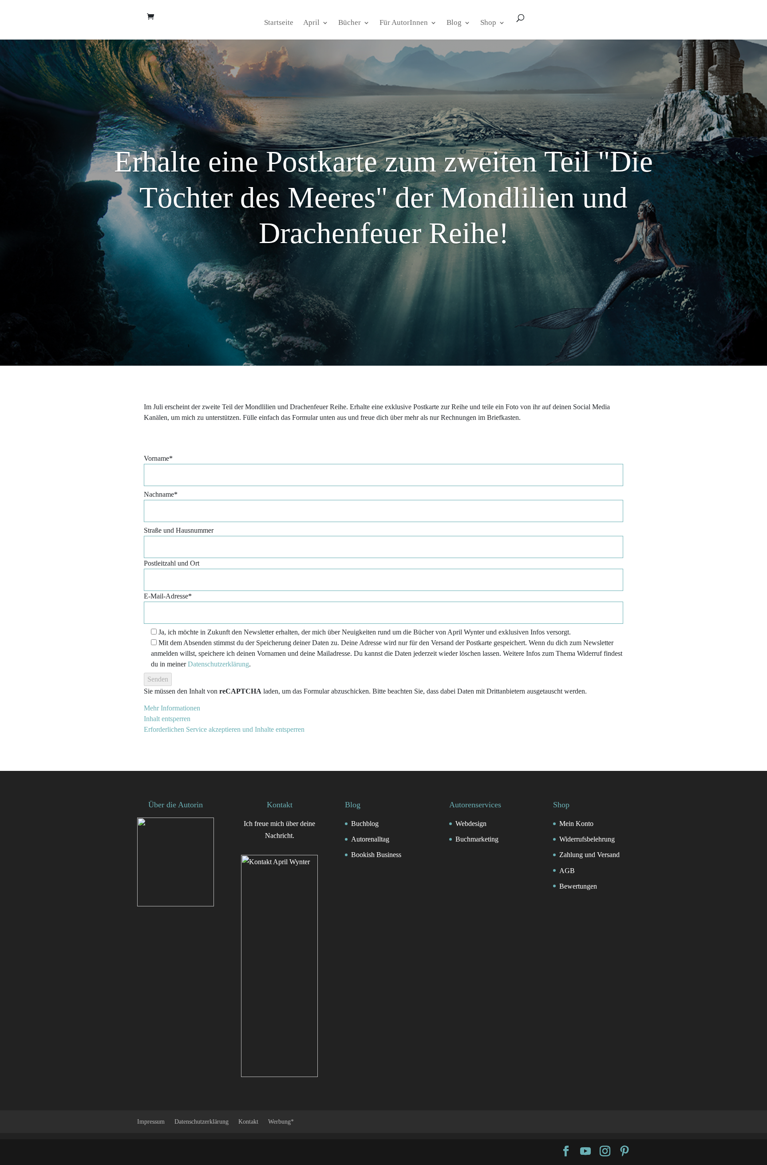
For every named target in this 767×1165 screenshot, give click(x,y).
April (311, 23)
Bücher (349, 23)
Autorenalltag (370, 839)
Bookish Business (376, 854)
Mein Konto (576, 823)
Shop (488, 23)
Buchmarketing (476, 839)
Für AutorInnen (404, 23)
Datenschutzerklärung (218, 664)
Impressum (151, 1121)
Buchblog (365, 823)
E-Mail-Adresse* (168, 596)
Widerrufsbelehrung (587, 839)
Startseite (278, 23)
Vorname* (158, 458)
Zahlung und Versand (589, 854)
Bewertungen (578, 886)
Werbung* (281, 1121)
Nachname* (161, 494)
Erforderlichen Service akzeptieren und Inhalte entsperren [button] (224, 729)
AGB (567, 870)
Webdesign (470, 823)
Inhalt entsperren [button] (167, 718)
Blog (454, 23)
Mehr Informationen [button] (172, 708)
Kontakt (248, 1121)
